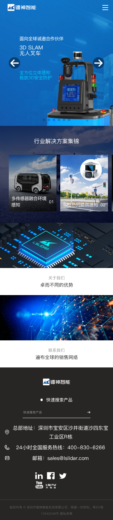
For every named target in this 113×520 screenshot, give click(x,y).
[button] (44, 120)
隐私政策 (66, 514)
